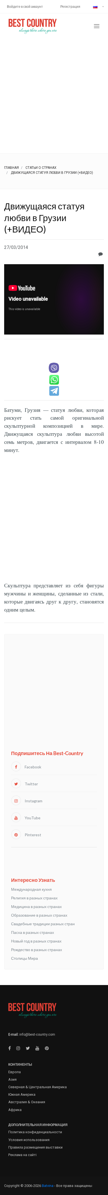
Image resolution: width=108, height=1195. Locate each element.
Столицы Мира (24, 958)
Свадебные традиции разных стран (43, 923)
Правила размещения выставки (35, 1147)
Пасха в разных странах (32, 932)
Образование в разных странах (39, 915)
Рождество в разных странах (36, 949)
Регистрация (70, 6)
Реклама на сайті (22, 1155)
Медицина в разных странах (36, 906)
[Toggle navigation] (96, 26)
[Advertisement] (54, 96)
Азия (12, 1079)
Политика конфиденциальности (35, 1132)
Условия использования (29, 1140)
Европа (14, 1072)
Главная (11, 168)
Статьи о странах (40, 168)
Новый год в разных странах (36, 941)
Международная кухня (31, 889)
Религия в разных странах (34, 897)
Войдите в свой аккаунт (25, 6)
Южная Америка (21, 1094)
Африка (15, 1110)
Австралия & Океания (26, 1102)
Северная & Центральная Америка (37, 1087)
